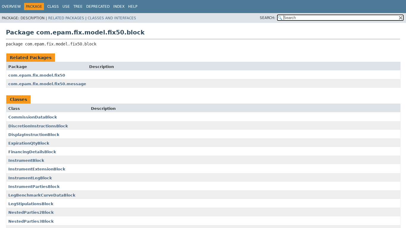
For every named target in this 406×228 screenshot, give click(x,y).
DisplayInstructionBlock (33, 134)
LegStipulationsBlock (30, 204)
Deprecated (98, 6)
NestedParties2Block (31, 212)
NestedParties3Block (31, 221)
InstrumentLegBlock (30, 178)
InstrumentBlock (26, 160)
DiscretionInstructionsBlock (38, 126)
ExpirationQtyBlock (28, 143)
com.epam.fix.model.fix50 (36, 75)
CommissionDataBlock (32, 117)
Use (66, 6)
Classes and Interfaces (112, 18)
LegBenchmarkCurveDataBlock (41, 195)
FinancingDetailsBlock (32, 152)
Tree (78, 6)
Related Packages (66, 18)
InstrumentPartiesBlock (34, 186)
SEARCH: (267, 18)
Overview (11, 6)
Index (119, 6)
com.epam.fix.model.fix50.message (47, 84)
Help (132, 6)
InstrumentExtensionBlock (36, 169)
